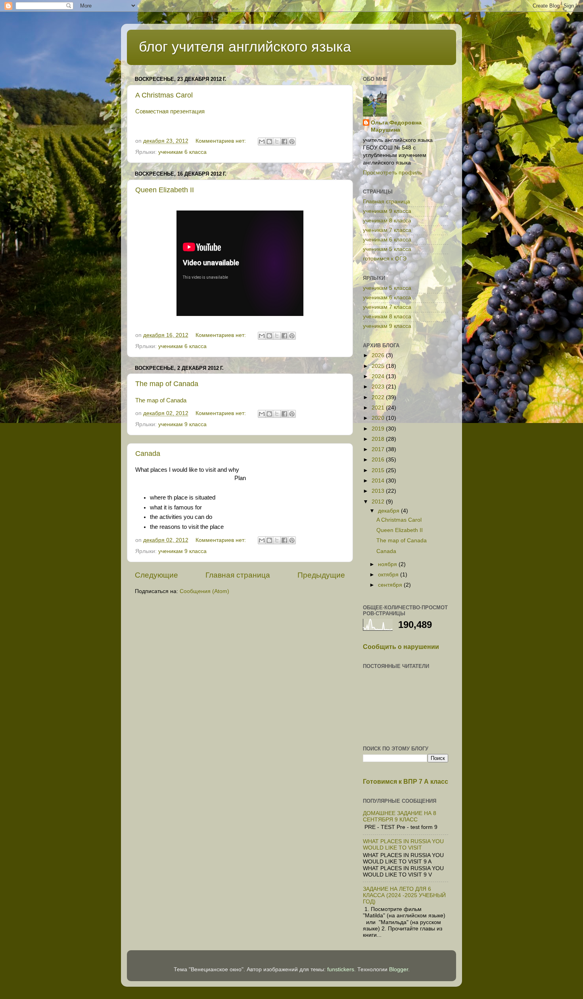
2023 (379, 387)
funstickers (340, 969)
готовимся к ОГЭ (385, 259)
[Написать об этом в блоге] (269, 141)
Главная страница (237, 575)
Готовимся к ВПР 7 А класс (405, 781)
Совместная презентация (170, 111)
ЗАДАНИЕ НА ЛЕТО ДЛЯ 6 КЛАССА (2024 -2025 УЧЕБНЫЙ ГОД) (404, 895)
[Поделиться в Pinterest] (292, 141)
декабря (389, 511)
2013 (379, 491)
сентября (391, 585)
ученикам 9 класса (182, 424)
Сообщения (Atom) (204, 591)
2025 (379, 366)
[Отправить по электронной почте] (262, 141)
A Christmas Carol (164, 95)
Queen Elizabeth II (164, 190)
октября (389, 575)
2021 (379, 408)
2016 (379, 460)
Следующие (156, 575)
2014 (379, 481)
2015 (379, 470)
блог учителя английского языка (245, 46)
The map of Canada (166, 384)
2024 (379, 376)
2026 (379, 355)
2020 (379, 418)
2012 (379, 502)
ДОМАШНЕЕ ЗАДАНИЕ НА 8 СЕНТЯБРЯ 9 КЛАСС (399, 816)
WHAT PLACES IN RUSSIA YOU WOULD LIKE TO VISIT (403, 844)
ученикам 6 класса (182, 152)
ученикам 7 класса (387, 230)
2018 (379, 439)
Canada (147, 453)
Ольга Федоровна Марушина (396, 126)
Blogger (398, 969)
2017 (379, 449)
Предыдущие (321, 575)
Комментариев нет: (221, 141)
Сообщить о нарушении (401, 646)
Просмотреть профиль (392, 173)
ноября (388, 564)
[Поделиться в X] (277, 141)
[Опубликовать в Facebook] (284, 141)
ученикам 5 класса (387, 249)
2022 (379, 397)
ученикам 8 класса (387, 221)
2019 (379, 429)
